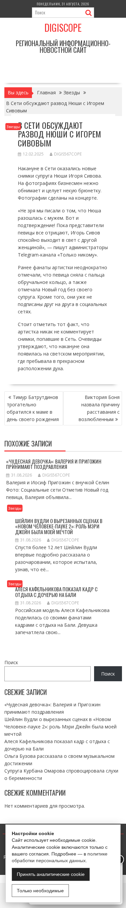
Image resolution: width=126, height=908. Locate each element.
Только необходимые (40, 890)
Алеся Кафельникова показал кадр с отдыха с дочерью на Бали (56, 591)
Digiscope (63, 27)
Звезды (13, 126)
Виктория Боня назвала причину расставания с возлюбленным (99, 408)
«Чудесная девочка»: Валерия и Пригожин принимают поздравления (53, 464)
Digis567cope (68, 154)
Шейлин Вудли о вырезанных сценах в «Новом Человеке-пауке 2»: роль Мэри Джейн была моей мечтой (58, 526)
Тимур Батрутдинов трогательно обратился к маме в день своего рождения (33, 408)
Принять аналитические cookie (51, 874)
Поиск (11, 662)
